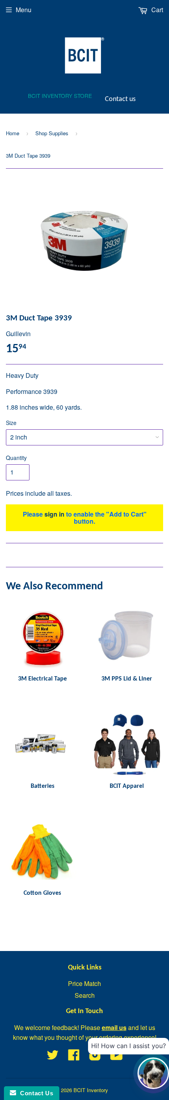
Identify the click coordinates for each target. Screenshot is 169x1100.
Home (12, 133)
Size (11, 423)
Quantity (16, 458)
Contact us (120, 99)
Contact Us (34, 1093)
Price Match (84, 983)
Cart (156, 9)
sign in (54, 514)
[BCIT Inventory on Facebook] (74, 1056)
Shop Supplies (51, 133)
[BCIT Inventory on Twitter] (53, 1056)
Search (85, 995)
